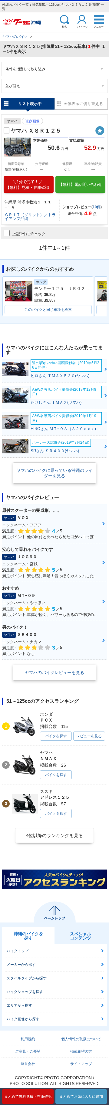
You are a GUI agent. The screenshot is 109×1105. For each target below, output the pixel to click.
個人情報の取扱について (81, 1039)
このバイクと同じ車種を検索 (48, 309)
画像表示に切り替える (83, 103)
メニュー (99, 26)
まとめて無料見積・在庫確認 (27, 1096)
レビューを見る (89, 736)
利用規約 (28, 1039)
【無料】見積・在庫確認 (27, 184)
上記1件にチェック (29, 234)
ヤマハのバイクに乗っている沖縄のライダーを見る (54, 473)
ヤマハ (12, 121)
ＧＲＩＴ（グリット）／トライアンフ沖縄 (30, 217)
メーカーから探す (21, 964)
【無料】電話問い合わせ (80, 184)
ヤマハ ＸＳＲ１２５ (36, 131)
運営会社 (28, 1064)
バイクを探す (56, 736)
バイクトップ (17, 951)
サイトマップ (81, 1064)
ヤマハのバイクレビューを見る (54, 672)
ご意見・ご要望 (28, 1051)
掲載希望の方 (81, 1051)
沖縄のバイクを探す (28, 935)
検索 (64, 26)
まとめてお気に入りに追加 (81, 1096)
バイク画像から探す (23, 1019)
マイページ (82, 26)
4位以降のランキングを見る (54, 835)
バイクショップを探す (25, 992)
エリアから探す (19, 1005)
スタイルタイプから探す (27, 978)
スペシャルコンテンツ (80, 935)
